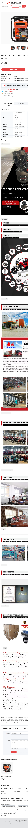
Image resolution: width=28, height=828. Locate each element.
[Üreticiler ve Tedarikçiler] (14, 2)
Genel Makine (4, 793)
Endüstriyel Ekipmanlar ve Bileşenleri (13, 9)
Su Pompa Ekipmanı (6, 810)
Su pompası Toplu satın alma (8, 813)
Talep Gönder (13, 69)
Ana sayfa (3, 9)
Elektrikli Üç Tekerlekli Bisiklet (7, 788)
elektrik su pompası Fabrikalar (8, 806)
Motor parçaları (17, 791)
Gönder (13, 752)
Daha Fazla (3, 815)
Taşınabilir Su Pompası (18, 810)
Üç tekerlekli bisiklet (18, 788)
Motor (2, 791)
